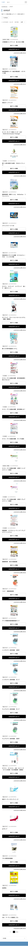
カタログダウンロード (14, 49)
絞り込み (6, 17)
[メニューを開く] (26, 2)
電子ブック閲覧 (14, 45)
